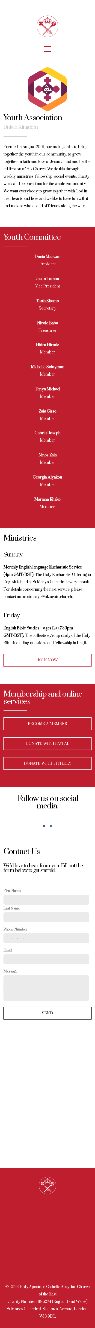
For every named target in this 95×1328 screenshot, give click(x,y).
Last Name (11, 908)
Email (7, 950)
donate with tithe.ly (47, 763)
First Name (12, 891)
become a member (47, 723)
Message (10, 971)
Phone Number (15, 929)
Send (47, 1013)
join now (47, 660)
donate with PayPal (47, 743)
